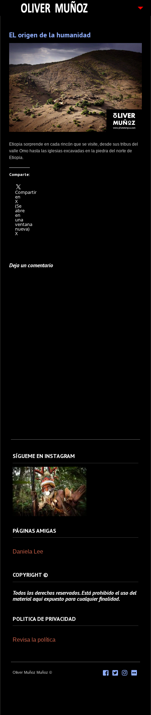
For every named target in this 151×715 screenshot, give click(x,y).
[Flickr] (134, 673)
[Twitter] (115, 673)
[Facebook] (105, 673)
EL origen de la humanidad (50, 34)
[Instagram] (49, 514)
